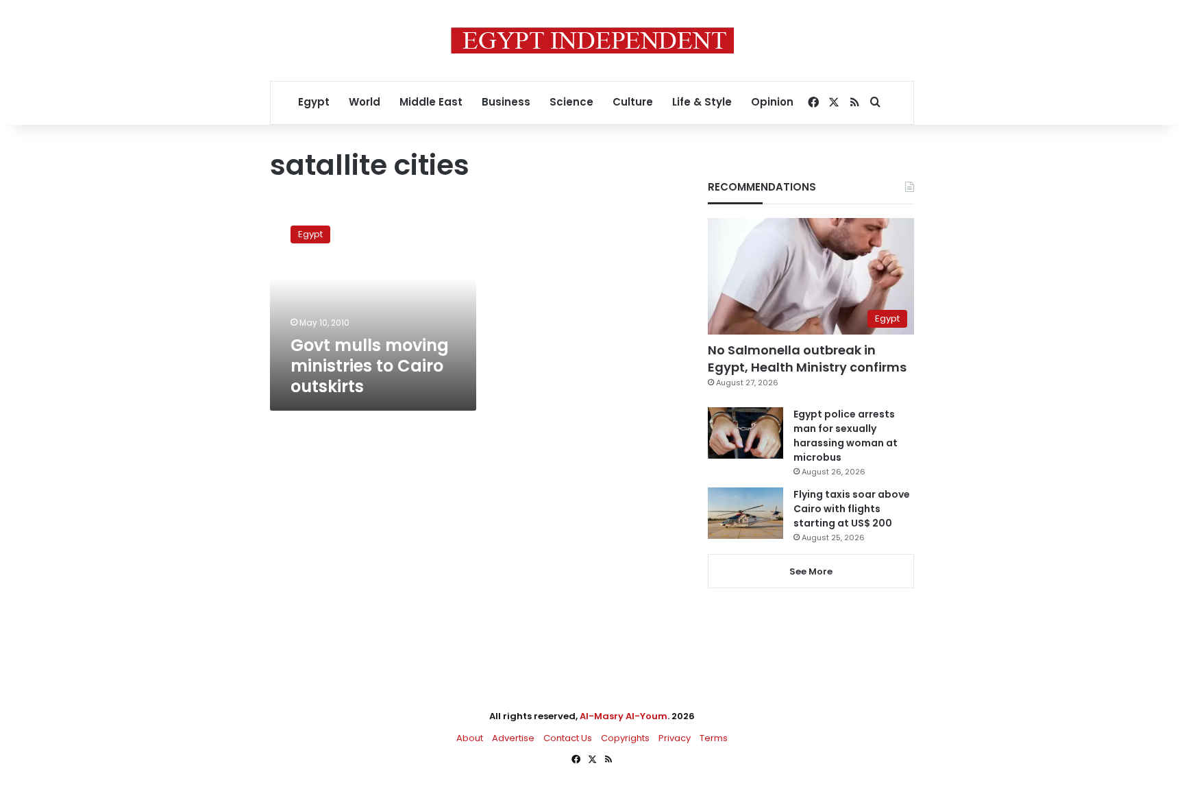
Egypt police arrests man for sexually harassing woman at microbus (845, 435)
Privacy (674, 738)
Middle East (431, 102)
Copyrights (625, 738)
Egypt (314, 102)
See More (810, 571)
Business (506, 102)
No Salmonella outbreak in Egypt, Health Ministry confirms (807, 358)
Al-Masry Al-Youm (623, 716)
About (469, 738)
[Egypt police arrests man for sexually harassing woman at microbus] (745, 433)
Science (571, 102)
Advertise (513, 738)
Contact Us (567, 738)
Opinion (772, 102)
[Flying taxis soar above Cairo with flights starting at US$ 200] (745, 513)
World (364, 102)
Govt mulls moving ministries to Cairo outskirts (370, 366)
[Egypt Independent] (592, 40)
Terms (714, 738)
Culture (633, 102)
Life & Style (702, 102)
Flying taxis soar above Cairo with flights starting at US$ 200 (851, 508)
